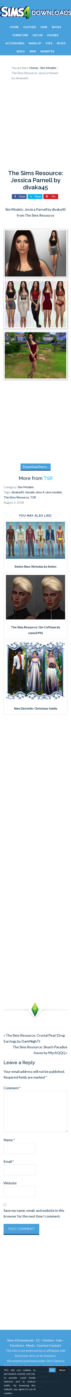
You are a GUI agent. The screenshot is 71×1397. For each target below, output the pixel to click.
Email (9, 1161)
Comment (12, 1088)
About (62, 1370)
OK (52, 1370)
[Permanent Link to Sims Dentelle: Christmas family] (35, 699)
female (30, 492)
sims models (53, 492)
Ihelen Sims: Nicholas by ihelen (35, 566)
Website (10, 1183)
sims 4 (40, 492)
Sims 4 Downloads (35, 12)
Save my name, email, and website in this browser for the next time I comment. (34, 1213)
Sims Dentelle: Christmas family (35, 708)
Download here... (35, 466)
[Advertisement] (35, 126)
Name (9, 1140)
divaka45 (17, 492)
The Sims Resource (16, 497)
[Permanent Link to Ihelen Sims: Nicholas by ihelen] (35, 557)
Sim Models (26, 487)
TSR (48, 478)
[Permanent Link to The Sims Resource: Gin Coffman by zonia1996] (35, 618)
